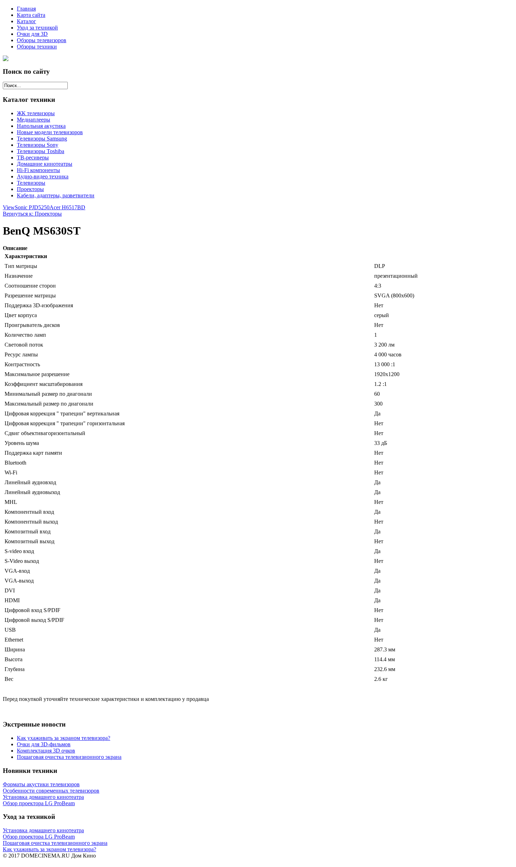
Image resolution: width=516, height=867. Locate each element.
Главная (26, 9)
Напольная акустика (41, 126)
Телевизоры (31, 183)
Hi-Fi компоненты (38, 170)
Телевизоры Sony (37, 145)
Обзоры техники (37, 47)
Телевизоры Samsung (42, 139)
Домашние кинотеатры (44, 164)
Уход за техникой (37, 28)
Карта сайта (31, 15)
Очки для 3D (32, 34)
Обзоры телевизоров (41, 40)
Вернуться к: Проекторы (32, 214)
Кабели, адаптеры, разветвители (55, 195)
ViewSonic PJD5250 (26, 207)
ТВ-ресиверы (33, 157)
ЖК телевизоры (36, 113)
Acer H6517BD (67, 207)
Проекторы (30, 189)
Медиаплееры (33, 120)
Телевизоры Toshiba (40, 151)
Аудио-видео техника (42, 176)
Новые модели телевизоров (50, 132)
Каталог (26, 21)
